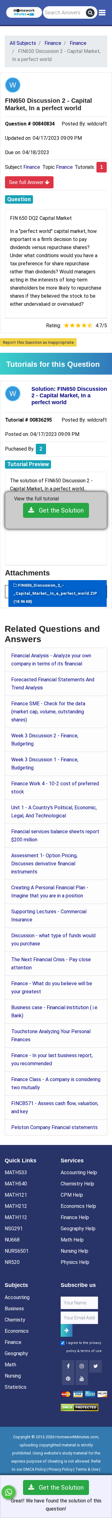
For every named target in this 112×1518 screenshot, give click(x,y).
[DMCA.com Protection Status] (79, 1407)
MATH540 (16, 1184)
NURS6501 (17, 1251)
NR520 (12, 1262)
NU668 (12, 1240)
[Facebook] (68, 1366)
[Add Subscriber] (66, 1330)
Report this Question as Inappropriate (38, 342)
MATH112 (16, 1217)
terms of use (91, 1351)
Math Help (72, 1240)
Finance (31, 167)
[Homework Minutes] (24, 12)
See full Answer (27, 182)
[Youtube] (68, 1379)
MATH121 (16, 1195)
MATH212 (16, 1206)
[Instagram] (82, 1366)
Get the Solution (59, 510)
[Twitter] (95, 1366)
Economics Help (78, 1206)
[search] (90, 12)
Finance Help (75, 1217)
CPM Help (72, 1195)
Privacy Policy (60, 1469)
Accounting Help (79, 1172)
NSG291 (14, 1229)
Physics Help (75, 1262)
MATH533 (16, 1172)
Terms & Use (86, 1469)
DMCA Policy (34, 1469)
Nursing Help (74, 1251)
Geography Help (78, 1229)
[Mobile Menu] (102, 12)
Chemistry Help (77, 1184)
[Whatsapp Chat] (9, 1492)
